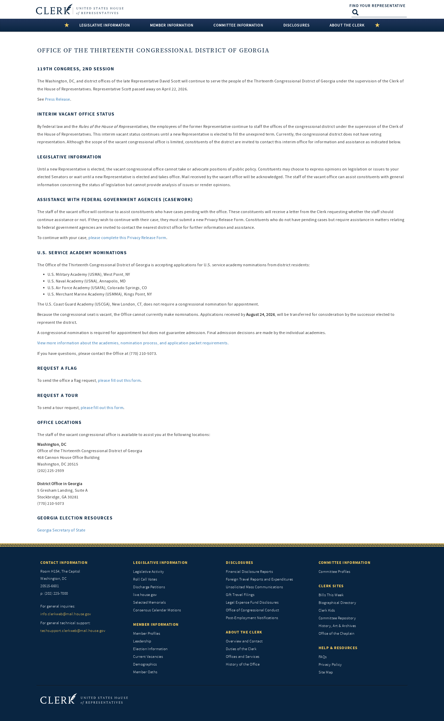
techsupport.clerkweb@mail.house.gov (72, 630)
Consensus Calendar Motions (157, 610)
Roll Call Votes (145, 579)
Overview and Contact (244, 641)
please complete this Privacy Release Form (127, 237)
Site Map (326, 672)
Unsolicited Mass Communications (254, 587)
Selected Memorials (149, 602)
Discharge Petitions (149, 587)
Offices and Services (243, 656)
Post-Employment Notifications (252, 617)
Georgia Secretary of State (61, 530)
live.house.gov (145, 594)
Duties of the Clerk (241, 649)
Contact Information (64, 562)
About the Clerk (244, 632)
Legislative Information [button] (104, 25)
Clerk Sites (331, 586)
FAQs (323, 656)
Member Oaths (145, 672)
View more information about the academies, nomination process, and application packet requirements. (133, 343)
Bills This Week (331, 595)
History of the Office (243, 664)
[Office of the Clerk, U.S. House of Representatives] (84, 698)
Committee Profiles (334, 571)
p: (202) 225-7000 (54, 593)
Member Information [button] (171, 25)
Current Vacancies (148, 656)
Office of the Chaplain (337, 633)
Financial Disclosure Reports (249, 571)
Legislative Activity (148, 571)
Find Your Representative (377, 5)
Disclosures (239, 562)
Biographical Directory (337, 602)
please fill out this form (119, 380)
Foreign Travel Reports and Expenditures (259, 579)
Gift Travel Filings (240, 594)
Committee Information (345, 562)
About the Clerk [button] (347, 25)
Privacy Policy (330, 664)
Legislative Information (160, 562)
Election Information (150, 649)
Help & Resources (338, 647)
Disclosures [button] (296, 25)
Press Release (57, 99)
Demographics (145, 664)
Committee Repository (337, 618)
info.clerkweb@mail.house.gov (65, 614)
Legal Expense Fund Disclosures (252, 602)
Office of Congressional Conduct (252, 610)
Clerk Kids (327, 610)
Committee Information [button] (238, 25)
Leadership (142, 641)
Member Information (156, 624)
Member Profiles (146, 633)
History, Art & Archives (337, 625)
